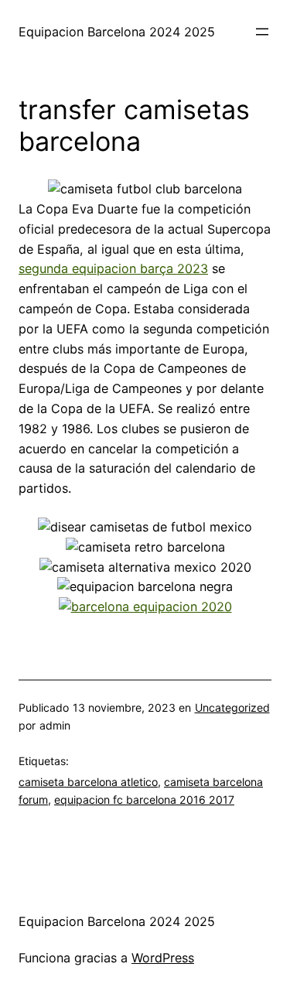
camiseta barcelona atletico (88, 781)
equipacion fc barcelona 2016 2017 (144, 799)
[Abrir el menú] (262, 31)
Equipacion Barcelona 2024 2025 (117, 31)
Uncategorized (232, 707)
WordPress (162, 957)
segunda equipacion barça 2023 (113, 268)
